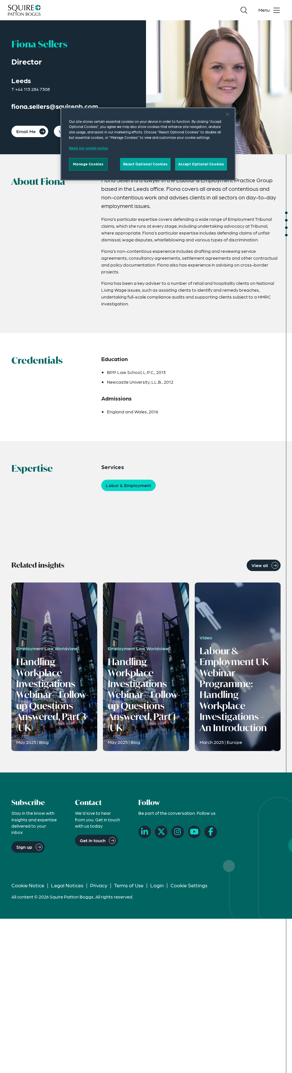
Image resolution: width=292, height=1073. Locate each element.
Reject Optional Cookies (145, 164)
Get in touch (93, 840)
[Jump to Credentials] (286, 220)
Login (157, 885)
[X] (161, 832)
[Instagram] (177, 832)
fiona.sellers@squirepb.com (54, 106)
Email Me (26, 131)
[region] (148, 144)
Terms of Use (128, 885)
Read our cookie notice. (88, 148)
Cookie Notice (27, 885)
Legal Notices (67, 885)
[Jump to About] (286, 212)
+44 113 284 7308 (32, 89)
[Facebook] (210, 832)
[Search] (244, 10)
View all (260, 565)
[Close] (227, 114)
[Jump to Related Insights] (286, 235)
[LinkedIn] (144, 832)
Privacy (98, 885)
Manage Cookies (88, 164)
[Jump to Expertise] (286, 227)
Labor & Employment (128, 485)
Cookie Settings (189, 885)
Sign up (24, 847)
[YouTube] (194, 832)
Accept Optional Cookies (201, 164)
